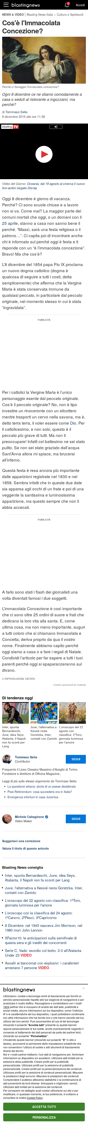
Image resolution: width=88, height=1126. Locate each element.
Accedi (80, 5)
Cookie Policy (35, 1097)
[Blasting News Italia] (26, 5)
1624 (6, 1007)
